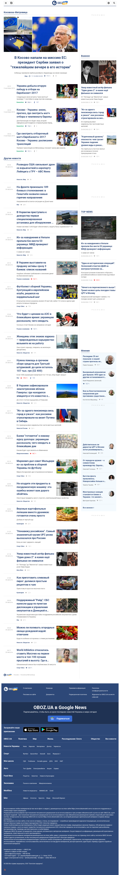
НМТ (61, 761)
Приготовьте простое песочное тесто (31, 589)
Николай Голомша (89, 469)
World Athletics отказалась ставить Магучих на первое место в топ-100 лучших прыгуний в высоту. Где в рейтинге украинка (33, 655)
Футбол (25, 754)
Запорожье (41, 746)
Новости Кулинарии (47, 776)
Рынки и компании (23, 279)
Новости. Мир (21, 179)
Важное (85, 55)
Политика (22, 739)
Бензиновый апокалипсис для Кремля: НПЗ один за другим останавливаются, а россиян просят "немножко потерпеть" (94, 375)
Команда (49, 688)
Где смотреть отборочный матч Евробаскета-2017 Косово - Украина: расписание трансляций (34, 138)
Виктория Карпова (89, 500)
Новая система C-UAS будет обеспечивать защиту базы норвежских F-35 (45, 227)
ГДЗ (24, 761)
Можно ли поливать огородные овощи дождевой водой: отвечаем (35, 631)
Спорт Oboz (20, 306)
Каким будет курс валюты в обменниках (32, 450)
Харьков (32, 746)
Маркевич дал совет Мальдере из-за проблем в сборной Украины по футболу (35, 464)
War (18, 205)
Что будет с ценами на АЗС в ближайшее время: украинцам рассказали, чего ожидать (35, 317)
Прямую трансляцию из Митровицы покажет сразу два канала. (41, 148)
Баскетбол (20, 102)
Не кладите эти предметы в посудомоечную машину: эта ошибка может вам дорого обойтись (34, 488)
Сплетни (33, 798)
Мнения (85, 350)
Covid (51, 791)
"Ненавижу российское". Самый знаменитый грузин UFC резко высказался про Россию (36, 535)
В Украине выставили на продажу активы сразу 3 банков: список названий (31, 266)
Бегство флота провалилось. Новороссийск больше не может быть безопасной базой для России (94, 479)
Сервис (56, 768)
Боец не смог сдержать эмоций (29, 542)
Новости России (22, 428)
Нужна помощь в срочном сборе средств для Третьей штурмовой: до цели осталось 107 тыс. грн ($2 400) (35, 365)
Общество (95, 739)
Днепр (49, 746)
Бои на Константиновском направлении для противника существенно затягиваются (94, 393)
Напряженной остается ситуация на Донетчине (35, 201)
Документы (50, 694)
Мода (48, 798)
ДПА (50, 761)
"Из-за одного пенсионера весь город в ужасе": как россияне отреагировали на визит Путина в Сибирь (36, 415)
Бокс (49, 754)
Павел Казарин (88, 365)
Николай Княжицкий (90, 453)
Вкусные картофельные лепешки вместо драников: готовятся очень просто (33, 512)
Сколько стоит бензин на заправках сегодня (34, 325)
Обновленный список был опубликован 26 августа (36, 664)
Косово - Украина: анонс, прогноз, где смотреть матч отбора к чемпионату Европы (34, 113)
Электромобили (39, 768)
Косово (16, 675)
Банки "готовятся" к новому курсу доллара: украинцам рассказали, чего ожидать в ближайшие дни (33, 441)
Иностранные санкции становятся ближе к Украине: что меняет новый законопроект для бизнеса (94, 494)
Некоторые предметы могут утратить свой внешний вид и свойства (43, 498)
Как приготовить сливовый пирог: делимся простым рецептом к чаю (33, 581)
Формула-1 (56, 754)
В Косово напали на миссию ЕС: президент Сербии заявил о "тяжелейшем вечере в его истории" (41, 62)
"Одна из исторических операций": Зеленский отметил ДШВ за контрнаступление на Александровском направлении (98, 266)
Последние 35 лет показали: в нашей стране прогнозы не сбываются (92, 359)
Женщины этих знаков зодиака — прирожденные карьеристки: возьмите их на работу (35, 340)
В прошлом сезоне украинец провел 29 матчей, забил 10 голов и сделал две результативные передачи (46, 302)
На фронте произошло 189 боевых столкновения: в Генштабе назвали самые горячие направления (32, 192)
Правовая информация (77, 688)
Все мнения (88, 508)
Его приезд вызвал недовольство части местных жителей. (39, 425)
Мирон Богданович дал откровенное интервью (35, 472)
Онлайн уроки (42, 761)
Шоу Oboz (20, 570)
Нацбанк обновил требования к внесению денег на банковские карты (35, 275)
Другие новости (12, 158)
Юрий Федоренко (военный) (92, 380)
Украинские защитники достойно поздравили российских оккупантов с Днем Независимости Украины (47, 616)
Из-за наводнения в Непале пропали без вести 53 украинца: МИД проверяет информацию (33, 242)
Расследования (69, 739)
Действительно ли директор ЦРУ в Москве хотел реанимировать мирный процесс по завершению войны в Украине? (93, 447)
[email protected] (30, 858)
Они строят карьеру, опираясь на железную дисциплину (33, 348)
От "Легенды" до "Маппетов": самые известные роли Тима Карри (34, 566)
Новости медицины (30, 791)
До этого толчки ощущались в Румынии (32, 400)
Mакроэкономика (22, 453)
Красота (41, 798)
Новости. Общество (23, 353)
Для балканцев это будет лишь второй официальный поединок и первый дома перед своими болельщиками (34, 122)
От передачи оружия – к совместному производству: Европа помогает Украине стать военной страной (94, 463)
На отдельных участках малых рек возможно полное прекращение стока (93, 151)
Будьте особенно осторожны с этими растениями (35, 638)
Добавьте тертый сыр (25, 520)
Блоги (79, 739)
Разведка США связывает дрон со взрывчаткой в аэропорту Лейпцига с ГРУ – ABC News (36, 168)
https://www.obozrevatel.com (81, 808)
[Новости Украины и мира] (8, 675)
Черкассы (57, 746)
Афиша (25, 798)
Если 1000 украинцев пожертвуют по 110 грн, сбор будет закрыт (41, 375)
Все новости (110, 739)
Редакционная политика (78, 694)
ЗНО (56, 761)
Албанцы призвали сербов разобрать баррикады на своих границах (40, 73)
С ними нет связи (23, 252)
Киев (25, 746)
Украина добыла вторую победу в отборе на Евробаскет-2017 (31, 89)
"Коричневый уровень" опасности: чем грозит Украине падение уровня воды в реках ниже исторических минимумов (92, 141)
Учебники (31, 761)
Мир (26, 76)
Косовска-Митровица (15, 12)
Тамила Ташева (88, 485)
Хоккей (42, 754)
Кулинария (20, 524)
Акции (49, 768)
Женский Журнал (58, 798)
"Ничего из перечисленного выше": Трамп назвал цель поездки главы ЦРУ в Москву (98, 290)
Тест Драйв (27, 768)
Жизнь (50, 739)
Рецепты (26, 776)
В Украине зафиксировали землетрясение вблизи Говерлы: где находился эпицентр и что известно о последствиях (32, 391)
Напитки (35, 776)
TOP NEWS (87, 211)
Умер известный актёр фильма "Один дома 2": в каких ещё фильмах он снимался (35, 557)
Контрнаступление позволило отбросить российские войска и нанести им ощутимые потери (98, 275)
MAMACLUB (43, 791)
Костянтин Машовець (90, 400)
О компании (27, 688)
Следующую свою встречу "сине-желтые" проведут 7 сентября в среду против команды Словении (34, 98)
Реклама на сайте (29, 694)
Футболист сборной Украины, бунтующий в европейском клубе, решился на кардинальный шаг (34, 291)
